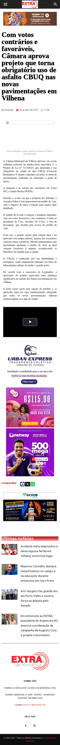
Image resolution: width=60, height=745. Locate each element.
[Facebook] (26, 726)
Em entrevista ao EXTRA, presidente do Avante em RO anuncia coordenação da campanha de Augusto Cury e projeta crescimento (39, 625)
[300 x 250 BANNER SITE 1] (30, 426)
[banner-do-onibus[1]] (30, 385)
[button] (5, 4)
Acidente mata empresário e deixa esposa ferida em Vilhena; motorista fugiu (39, 551)
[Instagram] (34, 726)
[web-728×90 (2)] (30, 497)
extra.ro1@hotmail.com (34, 704)
